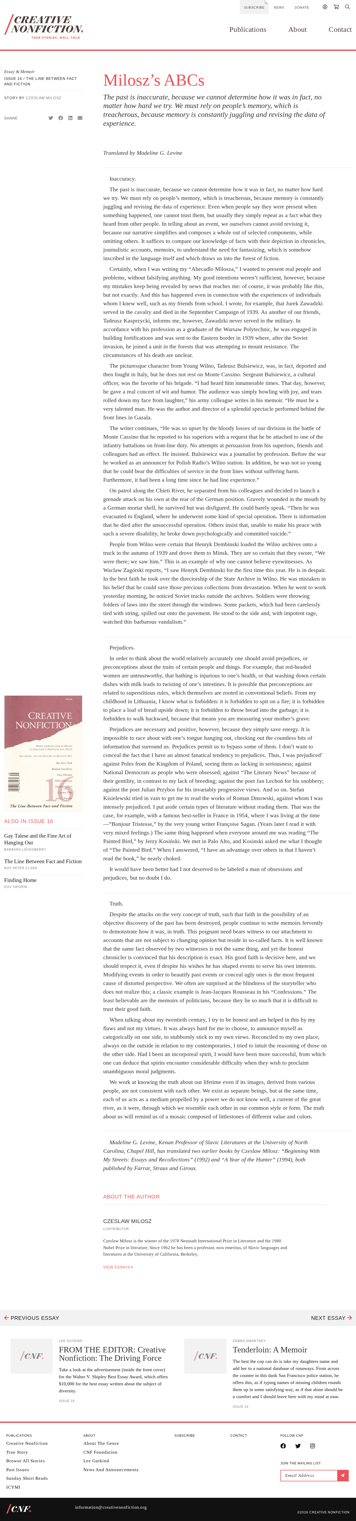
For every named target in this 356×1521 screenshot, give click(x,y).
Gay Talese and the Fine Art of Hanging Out (37, 839)
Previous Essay (34, 1318)
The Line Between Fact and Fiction (43, 861)
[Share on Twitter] (50, 118)
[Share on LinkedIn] (70, 118)
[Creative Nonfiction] (56, 26)
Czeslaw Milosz (44, 98)
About (297, 29)
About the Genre (101, 1443)
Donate (302, 7)
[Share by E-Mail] (80, 118)
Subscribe (254, 7)
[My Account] (325, 7)
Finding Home (20, 880)
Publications (247, 29)
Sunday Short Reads (27, 1478)
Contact (340, 29)
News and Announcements (111, 1469)
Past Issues (17, 1469)
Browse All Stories (25, 1460)
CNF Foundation (100, 1452)
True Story (17, 1452)
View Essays (117, 1267)
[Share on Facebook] (60, 118)
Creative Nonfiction (27, 1443)
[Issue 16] (43, 753)
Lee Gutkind (96, 1460)
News (279, 7)
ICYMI (13, 1486)
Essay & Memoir (19, 71)
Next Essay (329, 1318)
